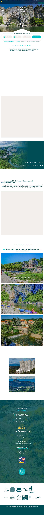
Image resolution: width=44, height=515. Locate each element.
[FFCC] (31, 489)
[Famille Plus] (19, 497)
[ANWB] (25, 497)
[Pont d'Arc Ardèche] (6, 497)
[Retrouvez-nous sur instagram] (24, 452)
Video (25, 3)
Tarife (41, 3)
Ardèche (18, 41)
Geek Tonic (30, 507)
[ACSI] (19, 489)
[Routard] (38, 497)
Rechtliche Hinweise (33, 506)
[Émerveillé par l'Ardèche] (12, 489)
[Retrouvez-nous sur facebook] (19, 452)
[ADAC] (31, 498)
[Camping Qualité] (12, 497)
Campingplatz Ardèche (9, 41)
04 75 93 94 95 (33, 3)
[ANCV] (25, 489)
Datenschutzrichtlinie (16, 507)
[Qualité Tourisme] (6, 489)
